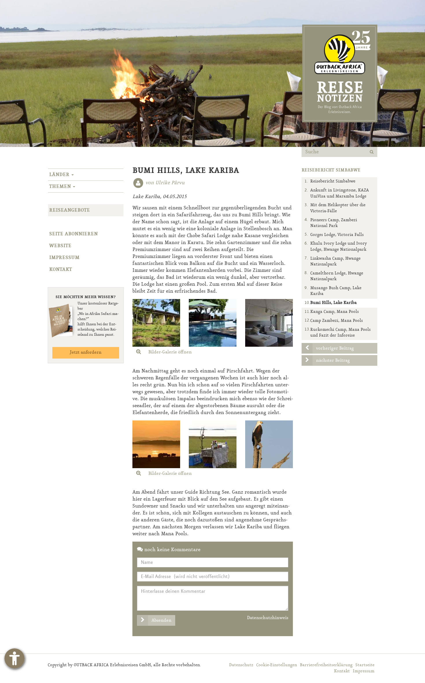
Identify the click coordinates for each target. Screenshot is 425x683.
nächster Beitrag (333, 360)
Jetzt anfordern (85, 352)
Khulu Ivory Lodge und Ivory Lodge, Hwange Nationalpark (338, 246)
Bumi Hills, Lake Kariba (333, 302)
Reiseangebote (69, 210)
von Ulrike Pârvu (164, 183)
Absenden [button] (161, 620)
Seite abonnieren (73, 234)
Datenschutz (241, 665)
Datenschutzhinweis (267, 618)
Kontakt (60, 269)
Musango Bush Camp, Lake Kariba (335, 291)
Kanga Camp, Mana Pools (334, 311)
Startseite (364, 665)
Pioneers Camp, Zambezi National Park (333, 223)
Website (60, 246)
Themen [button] (60, 186)
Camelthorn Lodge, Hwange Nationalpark (336, 276)
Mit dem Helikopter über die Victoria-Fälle (337, 208)
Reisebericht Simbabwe (332, 181)
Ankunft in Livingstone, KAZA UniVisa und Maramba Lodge (339, 193)
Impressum (64, 258)
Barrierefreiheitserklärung (326, 665)
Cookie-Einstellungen (276, 665)
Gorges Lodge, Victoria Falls (337, 234)
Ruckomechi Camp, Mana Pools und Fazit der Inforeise (340, 332)
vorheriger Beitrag (335, 348)
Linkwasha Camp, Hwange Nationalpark (335, 261)
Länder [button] (60, 175)
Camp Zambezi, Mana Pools (336, 320)
